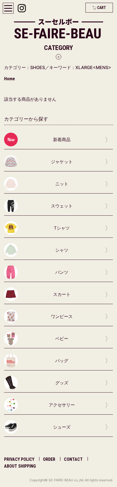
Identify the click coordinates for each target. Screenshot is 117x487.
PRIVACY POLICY (19, 459)
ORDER (49, 459)
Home (9, 78)
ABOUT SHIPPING (20, 466)
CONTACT (73, 459)
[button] (58, 52)
